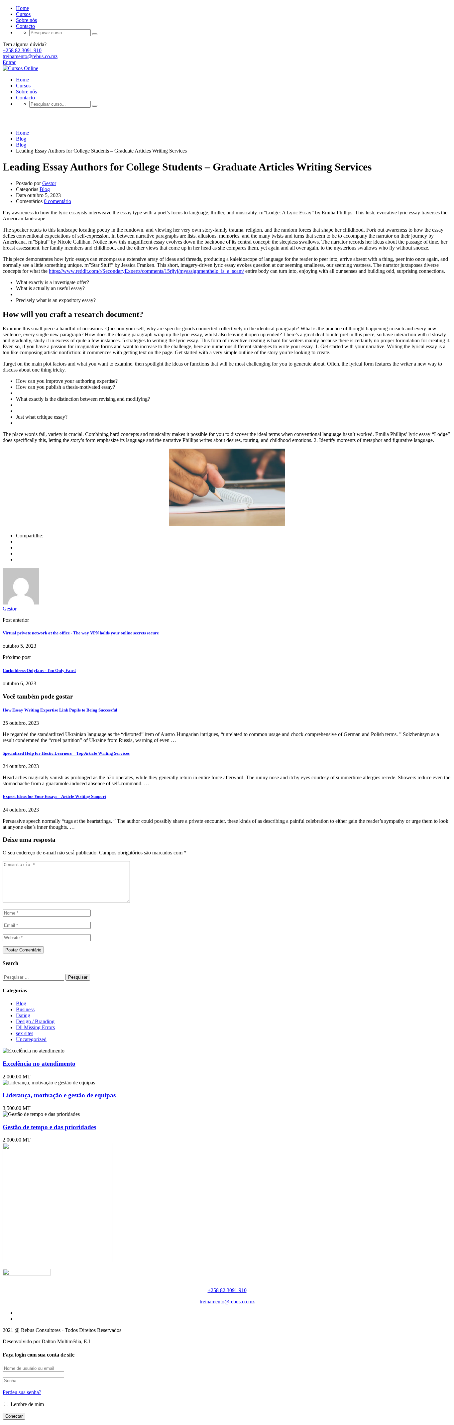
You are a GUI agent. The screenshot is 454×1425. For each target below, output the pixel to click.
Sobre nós (26, 20)
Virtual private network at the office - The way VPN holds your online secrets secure (81, 632)
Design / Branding (35, 1021)
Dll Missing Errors (35, 1027)
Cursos (23, 14)
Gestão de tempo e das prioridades (49, 1127)
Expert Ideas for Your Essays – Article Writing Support (54, 796)
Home (22, 8)
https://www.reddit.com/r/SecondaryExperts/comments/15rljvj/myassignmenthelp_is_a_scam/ (146, 271)
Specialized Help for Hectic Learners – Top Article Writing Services (66, 753)
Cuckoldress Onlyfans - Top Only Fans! (39, 670)
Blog (45, 189)
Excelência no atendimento (39, 1063)
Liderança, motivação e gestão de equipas (59, 1095)
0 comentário (57, 201)
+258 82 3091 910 (22, 50)
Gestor (49, 183)
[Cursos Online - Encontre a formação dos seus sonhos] (20, 68)
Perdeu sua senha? (22, 1392)
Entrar (9, 62)
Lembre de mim (26, 1404)
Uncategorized (31, 1039)
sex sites (24, 1033)
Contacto (25, 26)
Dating (23, 1015)
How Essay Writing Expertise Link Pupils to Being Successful (60, 710)
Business (25, 1009)
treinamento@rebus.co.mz (30, 56)
